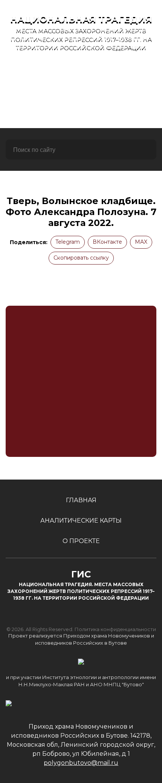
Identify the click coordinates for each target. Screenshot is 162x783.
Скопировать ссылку (81, 257)
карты (81, 92)
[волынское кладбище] (81, 381)
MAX (141, 241)
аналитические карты (81, 520)
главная (81, 72)
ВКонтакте (107, 241)
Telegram (67, 241)
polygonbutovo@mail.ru (81, 762)
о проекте (81, 113)
